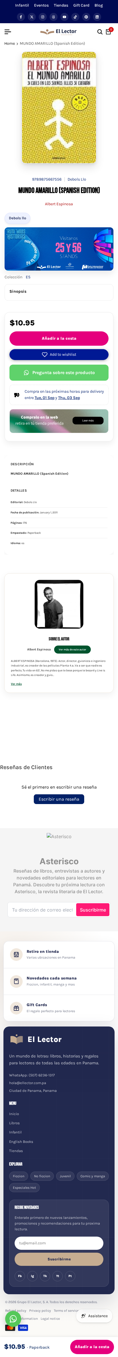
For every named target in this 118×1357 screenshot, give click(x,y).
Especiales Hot (24, 1188)
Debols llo (17, 218)
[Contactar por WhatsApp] (13, 1319)
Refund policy (15, 1311)
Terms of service (66, 1311)
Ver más (16, 684)
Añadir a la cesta (59, 338)
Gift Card (81, 5)
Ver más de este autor (72, 649)
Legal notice (50, 1319)
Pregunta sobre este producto (63, 372)
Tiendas (61, 5)
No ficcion (42, 1176)
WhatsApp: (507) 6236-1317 (32, 1075)
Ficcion (18, 1176)
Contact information (21, 1319)
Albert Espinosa (59, 204)
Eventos (41, 5)
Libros (14, 1123)
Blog (99, 5)
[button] (59, 354)
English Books (21, 1141)
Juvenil (65, 1176)
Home (9, 43)
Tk (45, 1276)
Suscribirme (59, 1259)
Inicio (14, 1114)
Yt (57, 1276)
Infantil (22, 5)
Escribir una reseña (59, 799)
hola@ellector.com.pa (27, 1083)
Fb (20, 1276)
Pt (70, 1276)
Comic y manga (92, 1176)
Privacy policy (40, 1311)
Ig (32, 1276)
